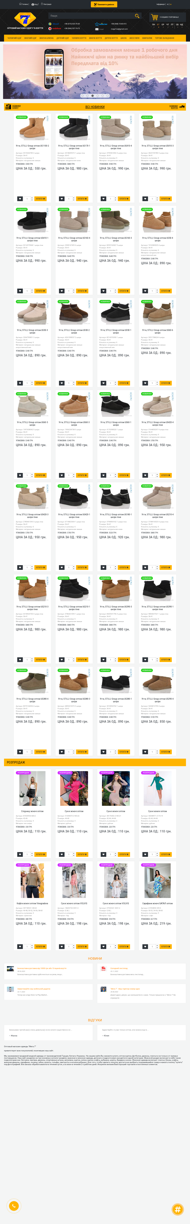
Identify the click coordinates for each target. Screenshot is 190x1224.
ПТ (172, 24)
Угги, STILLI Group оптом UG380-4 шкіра (32, 666)
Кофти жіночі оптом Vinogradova (32, 869)
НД (181, 24)
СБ (177, 24)
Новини (95, 925)
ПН (153, 24)
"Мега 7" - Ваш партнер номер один (125, 955)
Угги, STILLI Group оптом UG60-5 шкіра (32, 390)
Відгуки (95, 986)
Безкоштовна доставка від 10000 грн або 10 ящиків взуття (41, 934)
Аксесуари (134, 38)
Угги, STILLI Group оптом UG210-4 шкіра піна (158, 482)
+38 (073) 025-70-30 (72, 24)
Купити (39, 165)
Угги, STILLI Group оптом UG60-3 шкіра (74, 390)
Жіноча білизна (47, 38)
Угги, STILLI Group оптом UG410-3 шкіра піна (158, 113)
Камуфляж (147, 38)
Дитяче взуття (111, 38)
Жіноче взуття (95, 38)
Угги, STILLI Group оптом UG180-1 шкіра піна (116, 482)
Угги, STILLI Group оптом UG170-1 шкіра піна (74, 113)
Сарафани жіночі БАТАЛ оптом (157, 869)
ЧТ (167, 24)
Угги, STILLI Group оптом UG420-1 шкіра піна (74, 482)
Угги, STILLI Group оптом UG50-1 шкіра (115, 297)
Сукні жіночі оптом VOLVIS (74, 869)
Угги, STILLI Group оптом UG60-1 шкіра (115, 390)
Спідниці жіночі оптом (32, 777)
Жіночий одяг (30, 38)
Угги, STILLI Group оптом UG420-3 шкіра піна (32, 482)
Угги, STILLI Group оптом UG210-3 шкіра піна (32, 574)
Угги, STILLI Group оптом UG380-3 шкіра (74, 666)
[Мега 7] (95, 54)
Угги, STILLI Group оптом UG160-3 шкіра (116, 205)
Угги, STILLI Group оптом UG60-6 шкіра (157, 297)
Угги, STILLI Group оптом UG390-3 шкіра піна (116, 574)
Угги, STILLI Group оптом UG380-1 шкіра (116, 666)
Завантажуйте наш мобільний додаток (33, 955)
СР (163, 24)
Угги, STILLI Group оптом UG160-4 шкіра (74, 205)
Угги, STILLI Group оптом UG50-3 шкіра (32, 297)
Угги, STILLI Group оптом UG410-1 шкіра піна (32, 205)
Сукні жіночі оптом (74, 777)
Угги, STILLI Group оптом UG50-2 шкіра (74, 297)
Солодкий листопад (119, 934)
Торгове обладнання (164, 38)
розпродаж (16, 729)
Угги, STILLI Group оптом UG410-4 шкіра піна (116, 113)
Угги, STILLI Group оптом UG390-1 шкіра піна (158, 574)
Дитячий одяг (62, 38)
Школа (124, 38)
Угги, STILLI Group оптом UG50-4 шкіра (157, 205)
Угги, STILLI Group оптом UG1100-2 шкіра (32, 113)
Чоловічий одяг (14, 38)
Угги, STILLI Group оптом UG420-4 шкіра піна (158, 390)
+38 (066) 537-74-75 (72, 28)
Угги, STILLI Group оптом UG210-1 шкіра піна (74, 574)
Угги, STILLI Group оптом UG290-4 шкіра (158, 666)
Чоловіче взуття (79, 38)
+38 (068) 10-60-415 (119, 24)
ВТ (158, 24)
